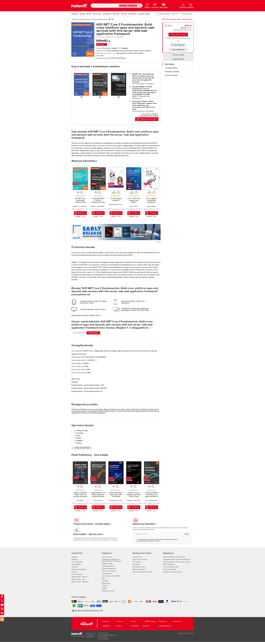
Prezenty (74, 572)
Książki (82, 14)
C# (102, 391)
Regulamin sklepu (107, 563)
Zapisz (186, 534)
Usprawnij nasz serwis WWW (110, 576)
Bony (176, 14)
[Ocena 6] (114, 53)
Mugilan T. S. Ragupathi (120, 48)
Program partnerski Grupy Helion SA (174, 557)
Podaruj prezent (187, 14)
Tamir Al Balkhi (149, 111)
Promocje (116, 14)
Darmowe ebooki (144, 14)
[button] (159, 178)
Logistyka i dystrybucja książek (172, 572)
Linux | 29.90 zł (132, 5)
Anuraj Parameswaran (138, 111)
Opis (169, 64)
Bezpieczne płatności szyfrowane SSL (89, 610)
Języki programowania (91, 385)
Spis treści (171, 75)
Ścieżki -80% (123, 5)
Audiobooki (107, 14)
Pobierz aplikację (164, 14)
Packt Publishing (112, 51)
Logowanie (74, 557)
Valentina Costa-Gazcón (134, 500)
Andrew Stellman (113, 204)
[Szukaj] (139, 6)
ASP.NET (104, 388)
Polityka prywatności (108, 566)
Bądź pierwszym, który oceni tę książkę (129, 53)
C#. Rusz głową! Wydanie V (116, 199)
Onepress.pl (106, 621)
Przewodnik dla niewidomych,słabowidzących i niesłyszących (111, 560)
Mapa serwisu (106, 583)
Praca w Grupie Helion (169, 569)
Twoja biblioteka (76, 564)
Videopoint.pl (106, 626)
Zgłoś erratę (75, 379)
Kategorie (74, 14)
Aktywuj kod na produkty (78, 569)
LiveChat (104, 586)
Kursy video (97, 14)
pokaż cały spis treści (82, 448)
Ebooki (88, 14)
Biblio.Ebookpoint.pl (165, 626)
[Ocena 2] (105, 53)
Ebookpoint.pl (177, 621)
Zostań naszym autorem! (140, 559)
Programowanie (76, 385)
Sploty (147, 626)
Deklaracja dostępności (109, 568)
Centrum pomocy (107, 557)
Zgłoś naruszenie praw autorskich (142, 572)
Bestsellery (133, 14)
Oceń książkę (136, 562)
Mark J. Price (133, 206)
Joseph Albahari (151, 206)
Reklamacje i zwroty (108, 591)
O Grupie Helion (137, 557)
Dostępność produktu (172, 71)
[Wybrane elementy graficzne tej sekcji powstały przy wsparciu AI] (159, 241)
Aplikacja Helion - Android (79, 577)
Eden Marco (80, 500)
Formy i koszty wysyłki (109, 571)
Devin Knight (112, 500)
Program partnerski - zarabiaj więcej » (92, 524)
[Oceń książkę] (108, 53)
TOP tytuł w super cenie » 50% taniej (177, 19)
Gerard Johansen (98, 500)
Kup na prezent (179, 45)
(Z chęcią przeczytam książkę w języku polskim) (134, 51)
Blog (103, 578)
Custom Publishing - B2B (170, 567)
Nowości (124, 14)
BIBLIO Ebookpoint (169, 564)
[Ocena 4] (109, 53)
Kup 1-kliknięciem (178, 49)
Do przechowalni (178, 59)
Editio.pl (133, 621)
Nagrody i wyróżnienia (139, 569)
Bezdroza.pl (162, 621)
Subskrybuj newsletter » (144, 524)
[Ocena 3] (107, 53)
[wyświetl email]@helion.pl (109, 635)
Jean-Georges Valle (151, 500)
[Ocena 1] (102, 53)
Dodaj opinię (93, 333)
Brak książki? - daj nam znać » (88, 534)
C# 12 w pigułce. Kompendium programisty (151, 200)
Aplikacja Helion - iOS (78, 579)
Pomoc (97, 315)
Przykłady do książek (138, 567)
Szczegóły (171, 68)
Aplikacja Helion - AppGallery (80, 581)
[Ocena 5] (112, 53)
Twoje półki (74, 567)
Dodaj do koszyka (178, 34)
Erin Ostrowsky (120, 500)
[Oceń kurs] (78, 333)
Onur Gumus (106, 48)
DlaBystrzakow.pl (150, 621)
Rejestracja (74, 559)
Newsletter (105, 581)
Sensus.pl (120, 621)
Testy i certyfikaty (76, 574)
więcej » (157, 541)
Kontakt (104, 588)
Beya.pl (119, 626)
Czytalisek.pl (135, 626)
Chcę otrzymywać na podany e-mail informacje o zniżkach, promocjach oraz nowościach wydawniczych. (157, 540)
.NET (102, 385)
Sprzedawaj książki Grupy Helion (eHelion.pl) (176, 559)
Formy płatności (107, 573)
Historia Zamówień (77, 562)
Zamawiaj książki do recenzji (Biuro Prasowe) (176, 562)
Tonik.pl (191, 633)
